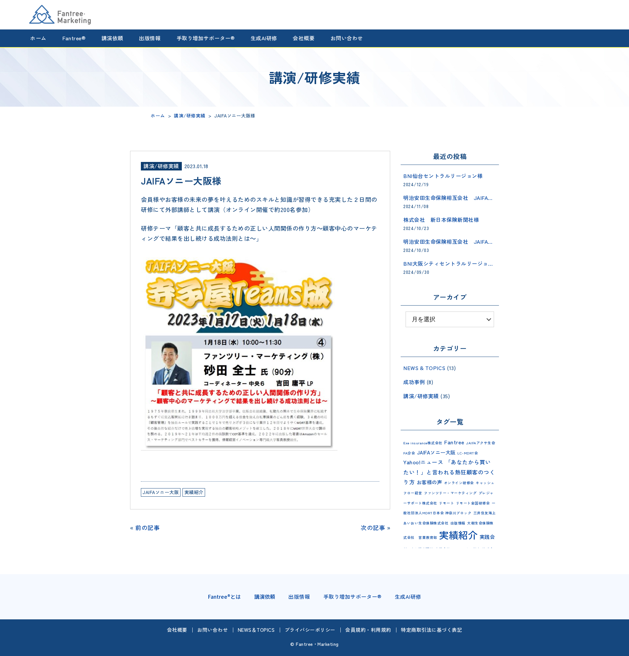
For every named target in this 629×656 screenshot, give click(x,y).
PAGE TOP (619, 649)
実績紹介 (193, 492)
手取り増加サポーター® (206, 38)
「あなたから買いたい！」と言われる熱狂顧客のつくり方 (449, 472)
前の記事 (147, 527)
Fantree (454, 442)
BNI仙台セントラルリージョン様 (443, 176)
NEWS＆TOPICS (256, 629)
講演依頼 (112, 38)
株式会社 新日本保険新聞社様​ (441, 219)
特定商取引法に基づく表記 (431, 629)
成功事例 (414, 382)
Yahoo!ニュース (423, 462)
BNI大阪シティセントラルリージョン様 (449, 263)
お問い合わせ (347, 38)
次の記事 (373, 527)
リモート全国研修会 (473, 503)
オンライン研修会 (459, 482)
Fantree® (74, 38)
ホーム (38, 38)
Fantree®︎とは (224, 596)
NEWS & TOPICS (424, 368)
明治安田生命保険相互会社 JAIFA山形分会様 (449, 198)
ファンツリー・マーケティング (450, 492)
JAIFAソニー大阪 (161, 492)
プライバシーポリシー (310, 629)
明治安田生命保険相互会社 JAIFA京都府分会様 (449, 241)
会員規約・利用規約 (368, 629)
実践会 (487, 536)
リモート (446, 503)
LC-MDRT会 (467, 453)
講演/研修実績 (161, 166)
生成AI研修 (264, 38)
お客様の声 (429, 482)
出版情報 (150, 38)
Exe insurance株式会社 (423, 442)
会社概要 (303, 38)
